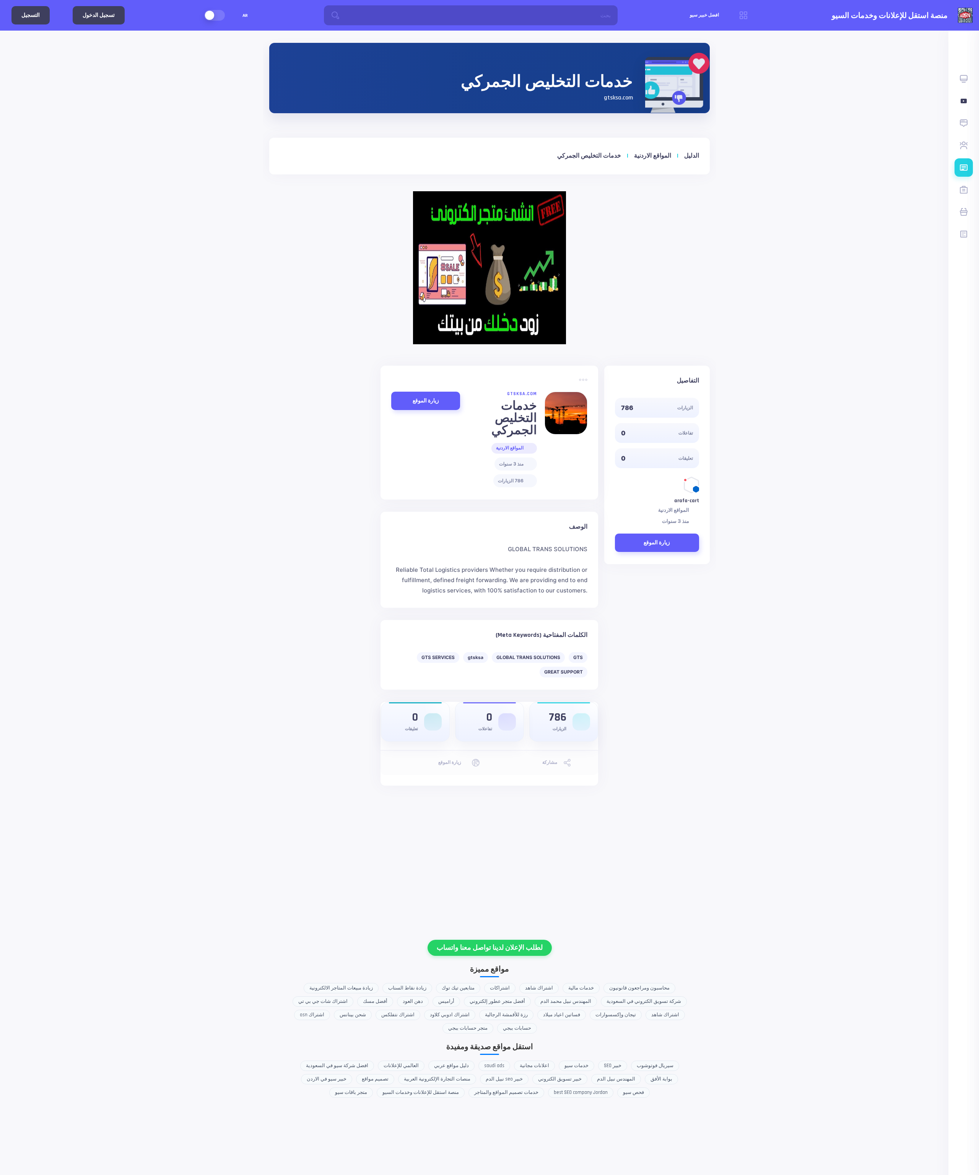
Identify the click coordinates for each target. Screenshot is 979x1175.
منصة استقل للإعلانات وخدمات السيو (420, 1092)
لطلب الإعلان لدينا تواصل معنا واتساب (490, 947)
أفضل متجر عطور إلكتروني (497, 1001)
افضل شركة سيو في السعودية (337, 1066)
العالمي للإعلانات (401, 1066)
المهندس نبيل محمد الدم (565, 1001)
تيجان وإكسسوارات (615, 1015)
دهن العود (413, 1001)
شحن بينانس (353, 1015)
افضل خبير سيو (704, 15)
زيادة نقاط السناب (407, 988)
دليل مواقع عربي (451, 1066)
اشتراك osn (312, 1015)
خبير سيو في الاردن (326, 1079)
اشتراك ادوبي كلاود (450, 1015)
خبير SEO (612, 1066)
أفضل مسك (375, 1001)
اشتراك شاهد (539, 988)
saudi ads (494, 1066)
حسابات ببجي (517, 1028)
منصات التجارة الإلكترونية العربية (437, 1079)
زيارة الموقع (657, 542)
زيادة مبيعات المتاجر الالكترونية (341, 988)
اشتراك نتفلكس (398, 1015)
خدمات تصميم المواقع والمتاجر (506, 1092)
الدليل (691, 156)
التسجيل (30, 15)
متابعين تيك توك (458, 988)
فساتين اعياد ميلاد (561, 1015)
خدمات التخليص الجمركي (589, 156)
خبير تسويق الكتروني (560, 1079)
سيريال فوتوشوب (655, 1066)
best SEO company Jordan (581, 1092)
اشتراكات (500, 988)
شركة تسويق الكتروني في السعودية (644, 1001)
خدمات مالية (581, 988)
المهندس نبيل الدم (616, 1079)
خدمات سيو (576, 1066)
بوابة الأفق (661, 1079)
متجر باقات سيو (351, 1092)
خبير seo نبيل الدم (504, 1079)
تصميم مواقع (375, 1079)
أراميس (446, 1001)
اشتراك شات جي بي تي (323, 1001)
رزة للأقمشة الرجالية (506, 1015)
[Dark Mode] (214, 15)
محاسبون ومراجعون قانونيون (639, 988)
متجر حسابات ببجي (468, 1028)
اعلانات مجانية (534, 1066)
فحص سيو (633, 1092)
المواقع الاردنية (652, 156)
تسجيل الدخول (99, 15)
